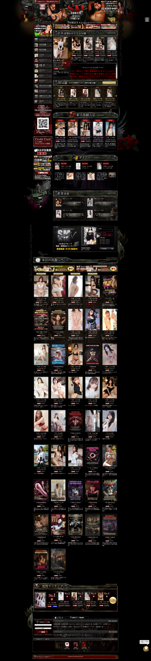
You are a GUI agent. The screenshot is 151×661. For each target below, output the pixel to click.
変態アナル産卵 (41, 572)
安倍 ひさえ (40, 400)
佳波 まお (92, 400)
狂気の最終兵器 (75, 537)
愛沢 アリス (75, 468)
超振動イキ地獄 (109, 537)
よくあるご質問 (58, 635)
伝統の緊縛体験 (109, 468)
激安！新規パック (41, 332)
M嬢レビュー (108, 624)
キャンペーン (81, 624)
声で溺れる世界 (58, 572)
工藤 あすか (108, 98)
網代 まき (74, 400)
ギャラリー (57, 626)
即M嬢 (98, 626)
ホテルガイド (78, 626)
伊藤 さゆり (59, 137)
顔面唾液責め (41, 537)
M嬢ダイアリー (98, 624)
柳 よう (110, 137)
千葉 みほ (99, 51)
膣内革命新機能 (41, 502)
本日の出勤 (57, 624)
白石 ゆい (40, 366)
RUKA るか (86, 166)
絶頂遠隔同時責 (58, 366)
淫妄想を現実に (92, 537)
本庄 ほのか (97, 137)
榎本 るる (75, 51)
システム (73, 624)
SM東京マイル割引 (67, 626)
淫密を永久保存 (75, 502)
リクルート (88, 635)
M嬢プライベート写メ (89, 626)
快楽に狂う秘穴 (75, 433)
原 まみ (58, 433)
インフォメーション (78, 635)
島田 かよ (40, 468)
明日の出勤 (65, 624)
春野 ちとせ (87, 51)
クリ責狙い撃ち (58, 536)
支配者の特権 (92, 502)
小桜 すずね (92, 433)
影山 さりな (57, 65)
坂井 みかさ (58, 400)
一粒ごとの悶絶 (92, 468)
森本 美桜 (92, 332)
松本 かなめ (40, 433)
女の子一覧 (89, 624)
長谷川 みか (111, 51)
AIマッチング (110, 298)
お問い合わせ (68, 635)
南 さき (72, 137)
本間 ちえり (58, 468)
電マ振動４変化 (109, 502)
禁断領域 (92, 366)
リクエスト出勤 (58, 332)
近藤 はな (74, 332)
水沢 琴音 (109, 332)
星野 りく (72, 98)
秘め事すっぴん (58, 502)
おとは (109, 433)
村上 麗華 (63, 601)
